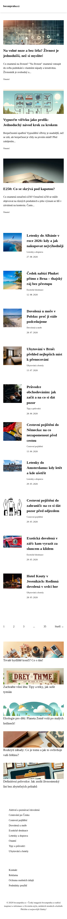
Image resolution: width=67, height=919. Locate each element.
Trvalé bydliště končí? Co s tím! (23, 660)
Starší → (59, 626)
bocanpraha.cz (11, 6)
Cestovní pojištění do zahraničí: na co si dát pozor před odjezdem (43, 505)
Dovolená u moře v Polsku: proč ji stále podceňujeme (42, 316)
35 (45, 626)
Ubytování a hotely (35, 365)
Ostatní (6, 79)
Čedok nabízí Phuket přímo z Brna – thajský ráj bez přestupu (44, 278)
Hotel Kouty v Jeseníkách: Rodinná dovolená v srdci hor (43, 581)
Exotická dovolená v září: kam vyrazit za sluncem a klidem (42, 543)
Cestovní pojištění (35, 446)
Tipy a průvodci (34, 408)
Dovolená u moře (34, 328)
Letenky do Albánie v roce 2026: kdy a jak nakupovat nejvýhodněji (45, 241)
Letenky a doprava (35, 252)
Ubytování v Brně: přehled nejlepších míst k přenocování (44, 354)
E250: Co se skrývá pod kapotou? (29, 189)
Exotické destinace (35, 290)
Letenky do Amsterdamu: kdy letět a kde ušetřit (44, 468)
